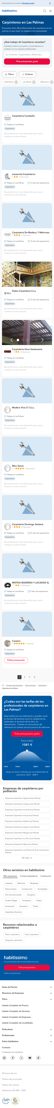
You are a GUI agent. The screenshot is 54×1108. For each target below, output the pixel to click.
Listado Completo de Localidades (17, 1023)
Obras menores (30, 685)
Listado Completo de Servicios (16, 1011)
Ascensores (9, 906)
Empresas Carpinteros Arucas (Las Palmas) (22, 815)
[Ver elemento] (20, 281)
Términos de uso (9, 1073)
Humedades (42, 889)
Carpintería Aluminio (13, 912)
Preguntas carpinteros (13, 940)
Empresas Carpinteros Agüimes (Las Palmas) (22, 798)
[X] (21, 1058)
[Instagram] (4, 1058)
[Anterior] (13, 282)
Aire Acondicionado (13, 895)
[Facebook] (13, 1058)
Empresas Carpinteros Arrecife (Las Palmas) (22, 810)
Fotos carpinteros (32, 934)
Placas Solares (10, 889)
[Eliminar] (16, 81)
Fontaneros (26, 901)
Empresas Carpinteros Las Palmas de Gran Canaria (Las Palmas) (27, 851)
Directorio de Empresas (15, 685)
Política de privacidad (12, 1079)
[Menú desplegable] (51, 11)
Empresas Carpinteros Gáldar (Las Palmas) (22, 821)
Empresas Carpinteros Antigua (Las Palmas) (22, 804)
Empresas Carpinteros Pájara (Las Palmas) (21, 844)
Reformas (21, 883)
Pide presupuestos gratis (27, 734)
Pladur (39, 901)
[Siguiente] (40, 282)
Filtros (11, 74)
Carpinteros (42, 685)
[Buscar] (44, 11)
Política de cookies (10, 1085)
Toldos (35, 906)
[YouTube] (30, 1058)
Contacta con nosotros (12, 1052)
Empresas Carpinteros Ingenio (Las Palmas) (22, 827)
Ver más (25, 858)
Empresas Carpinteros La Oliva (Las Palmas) (22, 838)
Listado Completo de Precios (15, 1006)
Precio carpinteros (12, 934)
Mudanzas (34, 883)
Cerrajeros (31, 895)
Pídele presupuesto (16, 660)
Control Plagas (11, 901)
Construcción (46, 876)
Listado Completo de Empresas (16, 1017)
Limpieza (8, 883)
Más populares (10, 876)
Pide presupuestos (27, 968)
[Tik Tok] (38, 1058)
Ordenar (29, 74)
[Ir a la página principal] (9, 11)
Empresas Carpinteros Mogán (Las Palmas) (22, 833)
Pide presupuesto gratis (27, 62)
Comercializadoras (28, 876)
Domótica (24, 906)
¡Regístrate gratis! (28, 3)
